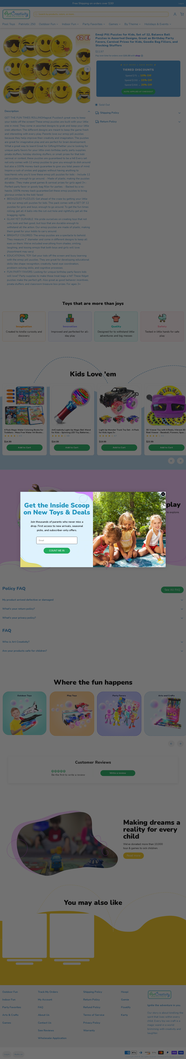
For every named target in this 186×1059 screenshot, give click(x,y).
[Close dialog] (163, 494)
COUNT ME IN (57, 550)
